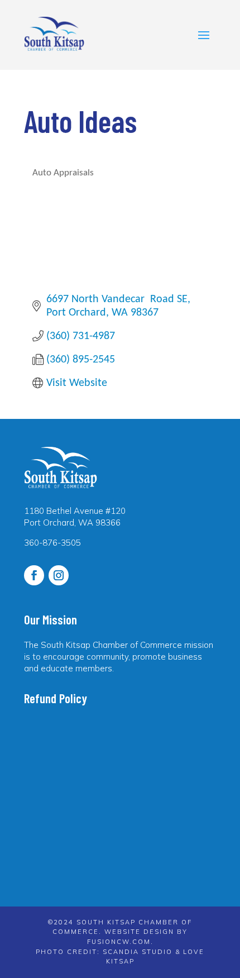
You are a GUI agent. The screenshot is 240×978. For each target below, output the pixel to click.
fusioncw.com (119, 942)
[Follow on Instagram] (59, 575)
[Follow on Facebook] (34, 575)
